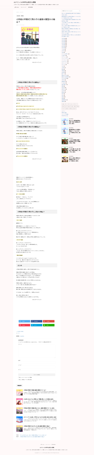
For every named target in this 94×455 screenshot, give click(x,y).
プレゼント (71, 104)
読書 (62, 98)
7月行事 (63, 44)
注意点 (69, 106)
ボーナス (63, 64)
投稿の (64, 112)
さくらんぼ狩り (65, 53)
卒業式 (22, 331)
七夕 (62, 66)
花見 (62, 96)
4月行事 (63, 40)
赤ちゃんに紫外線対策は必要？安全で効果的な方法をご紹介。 (74, 122)
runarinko (22, 336)
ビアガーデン (64, 61)
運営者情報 (30, 7)
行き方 (63, 108)
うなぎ (63, 49)
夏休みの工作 (64, 75)
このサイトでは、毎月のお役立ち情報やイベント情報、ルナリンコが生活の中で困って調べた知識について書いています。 (47, 449)
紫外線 (63, 92)
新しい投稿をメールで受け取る (25, 379)
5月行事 (63, 41)
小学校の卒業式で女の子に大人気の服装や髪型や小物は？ (37, 426)
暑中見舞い (64, 84)
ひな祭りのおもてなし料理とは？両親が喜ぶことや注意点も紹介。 (39, 399)
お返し (63, 104)
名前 (19, 360)
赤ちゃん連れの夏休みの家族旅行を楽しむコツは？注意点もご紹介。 (74, 159)
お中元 (63, 50)
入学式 (63, 67)
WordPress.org (65, 115)
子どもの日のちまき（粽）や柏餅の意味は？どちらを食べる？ (33, 435)
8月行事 (63, 46)
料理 (63, 106)
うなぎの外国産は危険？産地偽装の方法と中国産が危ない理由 (74, 141)
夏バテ (63, 73)
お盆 (62, 52)
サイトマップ (23, 7)
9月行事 (63, 47)
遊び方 (74, 108)
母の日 (63, 87)
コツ (67, 104)
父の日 (63, 90)
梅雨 (62, 86)
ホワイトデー (64, 63)
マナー (18, 333)
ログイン (63, 111)
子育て (63, 79)
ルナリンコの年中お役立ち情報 (25, 2)
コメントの (65, 114)
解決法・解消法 (69, 108)
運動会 (63, 101)
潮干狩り (63, 89)
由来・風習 (73, 106)
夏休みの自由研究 (65, 76)
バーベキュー (64, 60)
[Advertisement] (36, 71)
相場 (78, 106)
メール (19, 365)
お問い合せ (16, 7)
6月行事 (63, 43)
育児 (62, 93)
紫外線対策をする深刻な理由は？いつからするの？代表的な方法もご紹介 (74, 132)
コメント (20, 344)
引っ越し (63, 83)
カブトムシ (64, 56)
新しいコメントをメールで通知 (25, 377)
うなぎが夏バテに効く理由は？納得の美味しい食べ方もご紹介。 (74, 150)
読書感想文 (64, 99)
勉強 (62, 69)
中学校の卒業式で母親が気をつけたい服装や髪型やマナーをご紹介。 (39, 408)
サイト (19, 369)
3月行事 (18, 331)
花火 (62, 95)
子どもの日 (64, 78)
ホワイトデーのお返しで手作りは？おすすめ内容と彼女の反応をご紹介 (40, 417)
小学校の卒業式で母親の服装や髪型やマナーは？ (35, 390)
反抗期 (63, 72)
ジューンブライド (65, 58)
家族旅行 (63, 81)
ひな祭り (63, 55)
